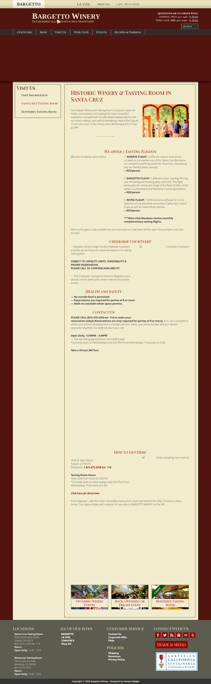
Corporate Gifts (117, 637)
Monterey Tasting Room (39, 112)
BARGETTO (67, 634)
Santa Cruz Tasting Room (39, 103)
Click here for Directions (85, 493)
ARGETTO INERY (66, 16)
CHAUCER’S (67, 640)
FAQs (111, 640)
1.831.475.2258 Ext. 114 (97, 467)
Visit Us (26, 88)
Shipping (113, 653)
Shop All (66, 643)
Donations (114, 656)
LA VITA (65, 637)
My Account (131, 4)
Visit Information (34, 95)
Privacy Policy (116, 659)
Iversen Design (131, 681)
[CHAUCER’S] (58, 4)
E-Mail (193, 16)
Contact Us (114, 634)
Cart (119, 4)
